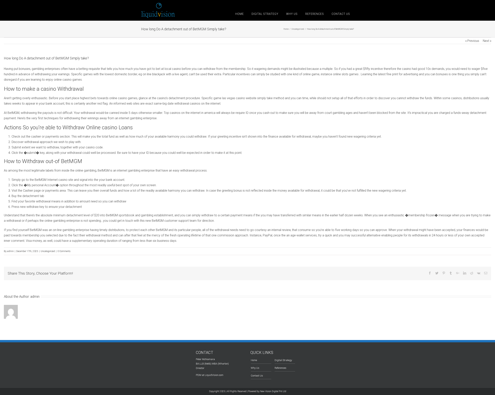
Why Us (255, 367)
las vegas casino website (239, 98)
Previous (473, 41)
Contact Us (257, 375)
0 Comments (64, 251)
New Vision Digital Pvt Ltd (273, 391)
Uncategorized (48, 251)
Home (254, 360)
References (280, 367)
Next (486, 41)
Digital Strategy (283, 360)
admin (10, 251)
